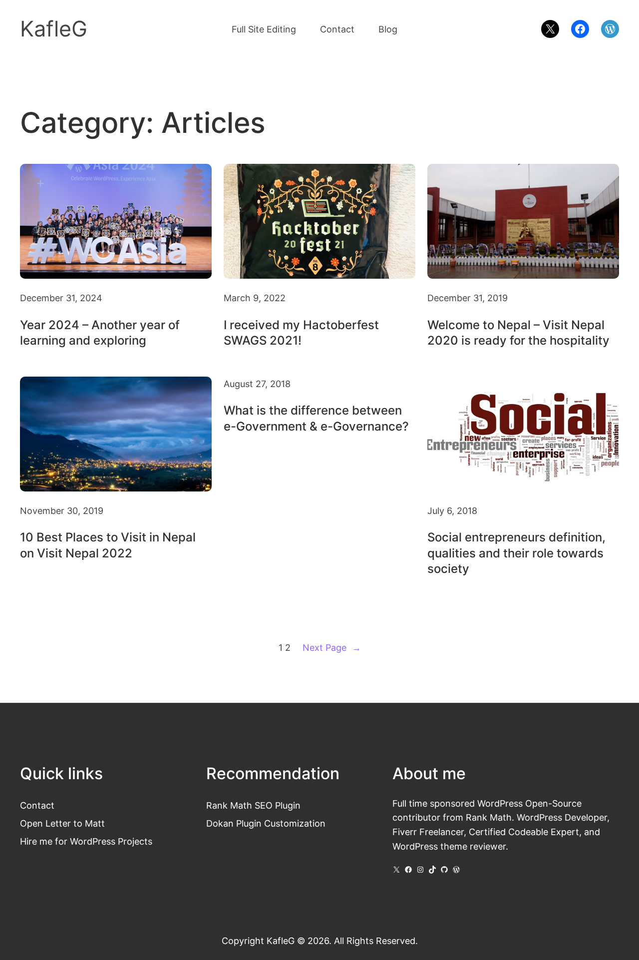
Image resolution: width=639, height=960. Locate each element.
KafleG (53, 28)
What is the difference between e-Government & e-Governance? (316, 418)
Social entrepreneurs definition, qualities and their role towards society (516, 552)
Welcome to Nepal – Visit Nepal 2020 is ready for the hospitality (518, 333)
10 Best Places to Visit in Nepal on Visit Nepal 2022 (108, 545)
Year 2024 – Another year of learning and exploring (100, 333)
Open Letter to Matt (62, 823)
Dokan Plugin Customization (265, 823)
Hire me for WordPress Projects (86, 841)
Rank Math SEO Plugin (253, 805)
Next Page (332, 647)
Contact (37, 805)
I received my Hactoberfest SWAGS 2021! (301, 333)
